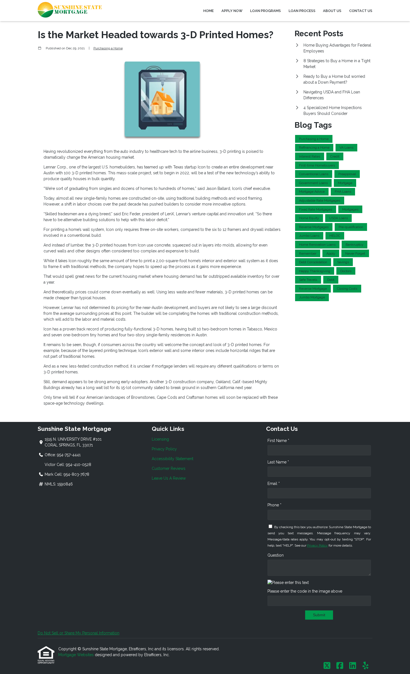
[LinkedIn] (353, 666)
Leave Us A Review (169, 478)
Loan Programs (265, 11)
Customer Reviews (168, 468)
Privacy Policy (164, 449)
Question (275, 555)
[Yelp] (365, 666)
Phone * (274, 505)
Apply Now (231, 11)
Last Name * (278, 462)
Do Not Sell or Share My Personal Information (78, 633)
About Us (332, 11)
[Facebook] (340, 666)
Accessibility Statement (172, 458)
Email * (273, 483)
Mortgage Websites (76, 655)
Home (208, 11)
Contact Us (360, 11)
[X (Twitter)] (327, 666)
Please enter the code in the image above (304, 591)
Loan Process (302, 11)
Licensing (160, 439)
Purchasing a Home (108, 48)
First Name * (278, 440)
